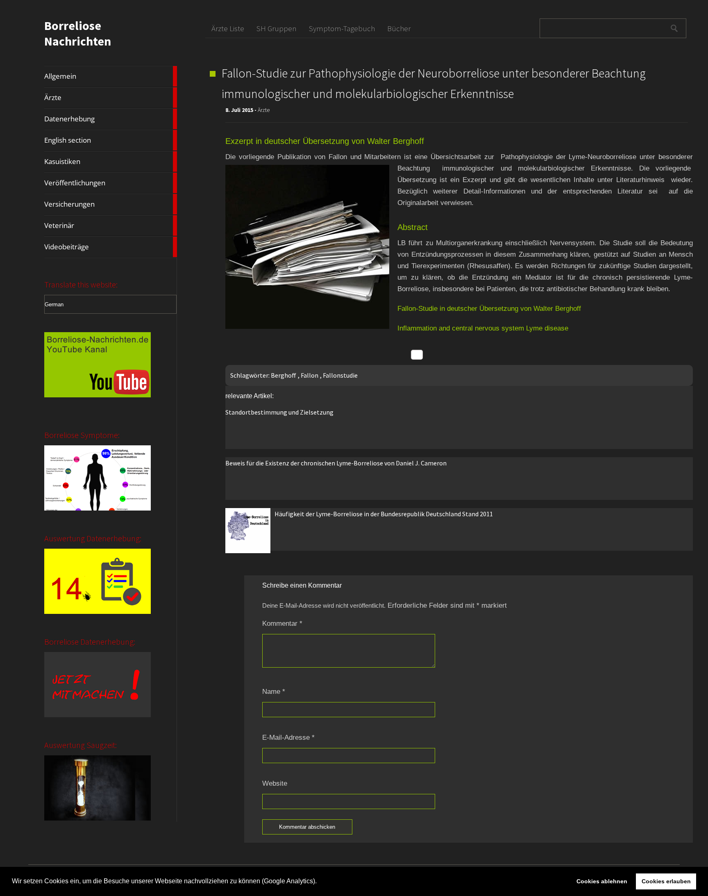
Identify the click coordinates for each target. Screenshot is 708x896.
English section (110, 140)
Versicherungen (110, 204)
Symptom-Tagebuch (342, 28)
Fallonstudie (340, 375)
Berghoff (283, 375)
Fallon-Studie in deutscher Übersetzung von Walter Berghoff (489, 308)
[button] (319, 882)
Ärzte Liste (227, 28)
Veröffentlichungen (110, 183)
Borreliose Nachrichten (77, 33)
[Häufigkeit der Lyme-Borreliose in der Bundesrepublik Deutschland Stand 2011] (247, 551)
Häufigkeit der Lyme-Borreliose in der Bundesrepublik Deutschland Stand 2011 (384, 514)
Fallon (309, 375)
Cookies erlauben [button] (666, 881)
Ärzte (110, 98)
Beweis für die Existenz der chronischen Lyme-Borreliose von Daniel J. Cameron (336, 463)
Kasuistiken (110, 162)
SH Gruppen (276, 28)
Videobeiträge (110, 247)
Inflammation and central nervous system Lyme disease (482, 328)
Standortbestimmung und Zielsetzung (279, 412)
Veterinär (110, 226)
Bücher (399, 28)
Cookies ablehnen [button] (601, 881)
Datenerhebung (110, 119)
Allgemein (110, 76)
